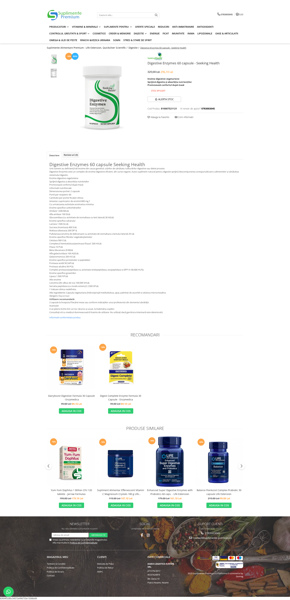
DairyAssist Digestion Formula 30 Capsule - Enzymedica (71, 397)
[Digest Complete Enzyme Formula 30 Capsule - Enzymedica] (120, 367)
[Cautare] (156, 15)
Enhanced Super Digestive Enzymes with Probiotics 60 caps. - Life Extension (170, 492)
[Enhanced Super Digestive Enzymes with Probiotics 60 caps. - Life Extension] (170, 461)
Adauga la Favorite (159, 117)
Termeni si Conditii (56, 563)
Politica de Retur (105, 567)
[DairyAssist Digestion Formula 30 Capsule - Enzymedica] (71, 367)
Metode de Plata (105, 563)
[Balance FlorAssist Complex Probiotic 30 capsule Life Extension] (219, 462)
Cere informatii (185, 117)
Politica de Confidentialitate (83, 542)
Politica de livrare (55, 571)
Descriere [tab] (54, 155)
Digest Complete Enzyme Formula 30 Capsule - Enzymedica (120, 397)
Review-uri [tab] (71, 154)
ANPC (100, 571)
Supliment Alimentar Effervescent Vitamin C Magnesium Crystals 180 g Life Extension (120, 492)
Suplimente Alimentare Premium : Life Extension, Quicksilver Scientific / (87, 47)
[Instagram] (148, 535)
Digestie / (134, 47)
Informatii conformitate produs (65, 317)
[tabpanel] (102, 97)
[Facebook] (142, 535)
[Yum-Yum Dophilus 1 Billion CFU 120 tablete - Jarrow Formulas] (71, 461)
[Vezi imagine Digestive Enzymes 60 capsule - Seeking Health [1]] (54, 73)
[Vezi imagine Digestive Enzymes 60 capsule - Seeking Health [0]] (54, 59)
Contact (51, 575)
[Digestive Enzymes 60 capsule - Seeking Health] (102, 97)
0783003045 (212, 533)
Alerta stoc (166, 99)
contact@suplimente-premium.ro (212, 537)
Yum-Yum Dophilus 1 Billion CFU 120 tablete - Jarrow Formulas (71, 492)
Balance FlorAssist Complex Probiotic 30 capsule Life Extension (219, 492)
